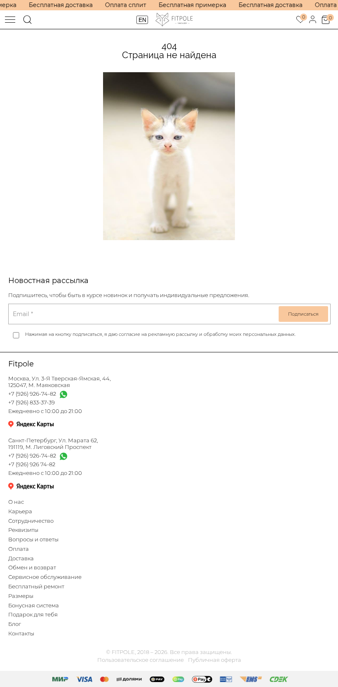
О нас (16, 502)
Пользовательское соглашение (140, 660)
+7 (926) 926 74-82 (31, 464)
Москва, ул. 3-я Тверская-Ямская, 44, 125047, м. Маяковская (59, 381)
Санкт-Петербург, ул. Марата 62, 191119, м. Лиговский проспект (53, 443)
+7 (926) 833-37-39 (31, 402)
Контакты (21, 633)
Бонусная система (33, 605)
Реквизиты (23, 530)
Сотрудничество (31, 521)
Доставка (21, 558)
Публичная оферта (214, 660)
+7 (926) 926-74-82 (32, 394)
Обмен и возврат (32, 567)
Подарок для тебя (33, 614)
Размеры (20, 596)
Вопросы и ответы (33, 539)
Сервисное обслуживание (45, 577)
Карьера (20, 511)
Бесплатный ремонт (36, 586)
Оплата (18, 549)
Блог (14, 624)
